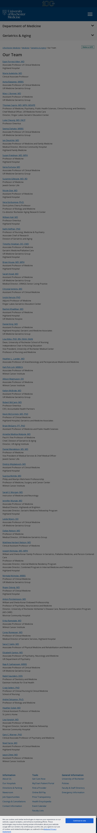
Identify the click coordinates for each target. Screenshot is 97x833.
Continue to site (79, 821)
